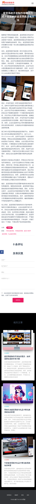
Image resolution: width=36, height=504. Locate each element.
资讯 (22, 495)
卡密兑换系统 (10, 231)
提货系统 (4, 234)
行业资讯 (9, 227)
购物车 (16, 495)
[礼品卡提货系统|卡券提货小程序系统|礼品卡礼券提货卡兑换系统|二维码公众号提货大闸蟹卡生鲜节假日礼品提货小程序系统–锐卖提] (8, 3)
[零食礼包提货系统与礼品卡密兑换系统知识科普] (18, 393)
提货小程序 (27, 231)
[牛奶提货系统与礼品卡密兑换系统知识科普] (18, 446)
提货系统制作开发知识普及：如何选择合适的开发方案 (17, 357)
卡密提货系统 (19, 231)
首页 (28, 495)
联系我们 (9, 495)
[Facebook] (2, 252)
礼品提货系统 (12, 234)
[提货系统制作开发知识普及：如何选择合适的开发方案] (18, 340)
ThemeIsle (19, 499)
